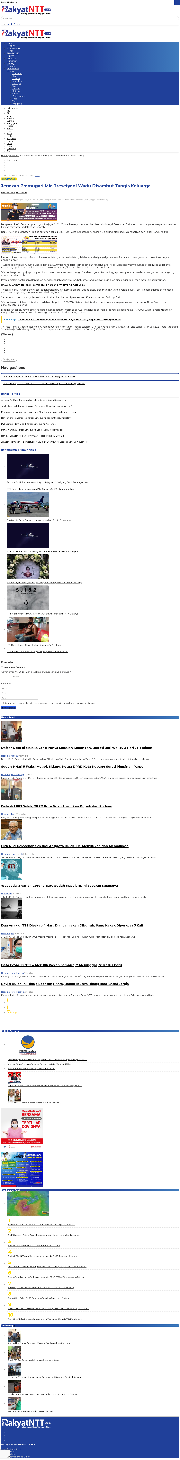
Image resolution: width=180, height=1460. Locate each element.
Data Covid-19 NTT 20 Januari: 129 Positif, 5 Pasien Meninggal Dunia (44, 383)
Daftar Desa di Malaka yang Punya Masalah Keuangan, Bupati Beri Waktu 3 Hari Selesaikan (76, 748)
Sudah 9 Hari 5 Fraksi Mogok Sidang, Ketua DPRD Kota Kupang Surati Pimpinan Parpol (72, 766)
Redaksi (10, 1451)
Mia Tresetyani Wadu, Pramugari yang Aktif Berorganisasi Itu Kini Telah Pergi (38, 412)
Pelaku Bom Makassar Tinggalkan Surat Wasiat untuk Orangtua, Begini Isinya (42, 1394)
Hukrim (14, 854)
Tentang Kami (14, 1449)
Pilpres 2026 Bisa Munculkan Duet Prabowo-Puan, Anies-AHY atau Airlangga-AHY (45, 1086)
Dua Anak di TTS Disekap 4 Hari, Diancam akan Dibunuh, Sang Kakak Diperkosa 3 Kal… (47, 1266)
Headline (10, 192)
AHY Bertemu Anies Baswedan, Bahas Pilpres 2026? (31, 1068)
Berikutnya (12, 1012)
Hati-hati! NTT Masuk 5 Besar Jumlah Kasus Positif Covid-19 (34, 1245)
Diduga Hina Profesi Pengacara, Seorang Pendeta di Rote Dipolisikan (39, 1343)
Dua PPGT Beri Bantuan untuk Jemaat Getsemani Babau (33, 1360)
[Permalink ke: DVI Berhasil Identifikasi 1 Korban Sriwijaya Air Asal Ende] (28, 629)
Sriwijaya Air (9, 179)
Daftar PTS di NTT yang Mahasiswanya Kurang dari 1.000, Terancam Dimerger (42, 1256)
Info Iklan (11, 1454)
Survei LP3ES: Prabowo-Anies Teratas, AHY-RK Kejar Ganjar (34, 1103)
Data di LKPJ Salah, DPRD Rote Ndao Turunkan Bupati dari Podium (56, 806)
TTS (21, 854)
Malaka (14, 756)
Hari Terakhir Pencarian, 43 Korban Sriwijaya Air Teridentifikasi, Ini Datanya (37, 418)
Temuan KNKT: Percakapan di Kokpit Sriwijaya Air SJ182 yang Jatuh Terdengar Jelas (47, 482)
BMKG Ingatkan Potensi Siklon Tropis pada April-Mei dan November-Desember (44, 1235)
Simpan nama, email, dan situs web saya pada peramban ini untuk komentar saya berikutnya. (49, 703)
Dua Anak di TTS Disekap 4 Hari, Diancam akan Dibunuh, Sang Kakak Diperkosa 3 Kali (72, 925)
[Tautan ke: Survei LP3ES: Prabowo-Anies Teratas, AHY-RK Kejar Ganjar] (14, 1095)
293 (8, 1010)
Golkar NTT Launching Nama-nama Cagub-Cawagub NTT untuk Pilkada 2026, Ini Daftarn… (48, 1308)
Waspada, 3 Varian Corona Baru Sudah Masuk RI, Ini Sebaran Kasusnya (59, 886)
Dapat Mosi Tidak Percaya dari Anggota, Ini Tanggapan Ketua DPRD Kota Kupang (45, 1319)
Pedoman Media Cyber (18, 1457)
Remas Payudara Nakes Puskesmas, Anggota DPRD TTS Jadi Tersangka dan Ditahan (46, 1277)
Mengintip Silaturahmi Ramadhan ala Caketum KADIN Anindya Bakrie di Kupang (44, 1377)
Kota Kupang (17, 774)
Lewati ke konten (9, 2)
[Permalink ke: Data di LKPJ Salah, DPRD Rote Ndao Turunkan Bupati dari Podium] (11, 789)
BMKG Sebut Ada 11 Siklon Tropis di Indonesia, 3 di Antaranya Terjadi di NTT (41, 1224)
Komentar (6, 683)
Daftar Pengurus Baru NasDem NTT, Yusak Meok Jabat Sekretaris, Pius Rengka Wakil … (47, 1059)
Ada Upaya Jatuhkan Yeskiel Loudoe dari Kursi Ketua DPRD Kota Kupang (41, 1287)
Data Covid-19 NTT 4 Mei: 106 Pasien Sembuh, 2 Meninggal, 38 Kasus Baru (61, 965)
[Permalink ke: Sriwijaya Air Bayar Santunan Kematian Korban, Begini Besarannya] (28, 505)
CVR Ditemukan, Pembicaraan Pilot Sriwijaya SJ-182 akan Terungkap (40, 489)
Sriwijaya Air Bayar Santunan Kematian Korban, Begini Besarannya (33, 400)
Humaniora (21, 192)
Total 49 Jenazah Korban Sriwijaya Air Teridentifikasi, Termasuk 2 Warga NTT (38, 406)
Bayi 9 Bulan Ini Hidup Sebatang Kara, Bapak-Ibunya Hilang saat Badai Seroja (65, 984)
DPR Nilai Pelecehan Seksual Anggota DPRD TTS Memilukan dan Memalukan (65, 846)
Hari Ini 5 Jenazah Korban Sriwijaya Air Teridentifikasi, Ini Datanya (32, 436)
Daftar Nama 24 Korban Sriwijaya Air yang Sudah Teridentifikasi (32, 430)
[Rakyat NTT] (26, 10)
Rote (13, 814)
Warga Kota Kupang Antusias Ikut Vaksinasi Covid (30, 1411)
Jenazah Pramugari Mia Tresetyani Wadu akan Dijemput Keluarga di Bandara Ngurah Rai (44, 442)
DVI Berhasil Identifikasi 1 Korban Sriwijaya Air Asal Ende (50, 285)
